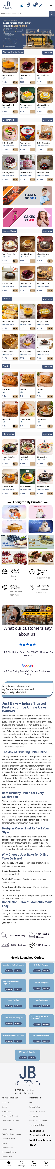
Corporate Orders (8, 1139)
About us (5, 1102)
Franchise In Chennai (10, 1116)
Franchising (6, 1111)
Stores (4, 1107)
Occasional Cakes (9, 1152)
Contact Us (33, 1116)
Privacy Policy (34, 1107)
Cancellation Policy (36, 1125)
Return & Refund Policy (38, 1120)
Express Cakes (7, 1148)
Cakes (4, 1143)
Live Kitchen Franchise (10, 1120)
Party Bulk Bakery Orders (11, 1134)
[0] (34, 5)
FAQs (31, 1102)
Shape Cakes (7, 1157)
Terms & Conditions (37, 1111)
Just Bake (29, 1090)
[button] (4, 33)
